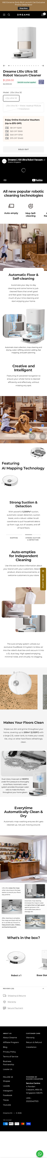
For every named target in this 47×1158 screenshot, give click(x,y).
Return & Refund (34, 1042)
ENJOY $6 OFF (43, 581)
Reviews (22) (8, 988)
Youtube (7, 1105)
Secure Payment (15, 1008)
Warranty (12, 1002)
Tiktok (6, 1100)
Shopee (6, 1081)
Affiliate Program (11, 1042)
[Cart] (42, 15)
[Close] (43, 571)
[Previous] (4, 66)
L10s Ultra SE (11, 98)
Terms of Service (10, 1056)
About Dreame (10, 1037)
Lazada (6, 1086)
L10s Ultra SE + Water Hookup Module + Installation (23, 107)
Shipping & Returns (17, 995)
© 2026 (19, 1113)
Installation (31, 1047)
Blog (5, 1047)
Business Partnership (8, 1063)
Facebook (7, 1095)
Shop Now (24, 8)
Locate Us (7, 1069)
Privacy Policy (9, 1052)
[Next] (43, 66)
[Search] (9, 15)
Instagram (8, 1090)
